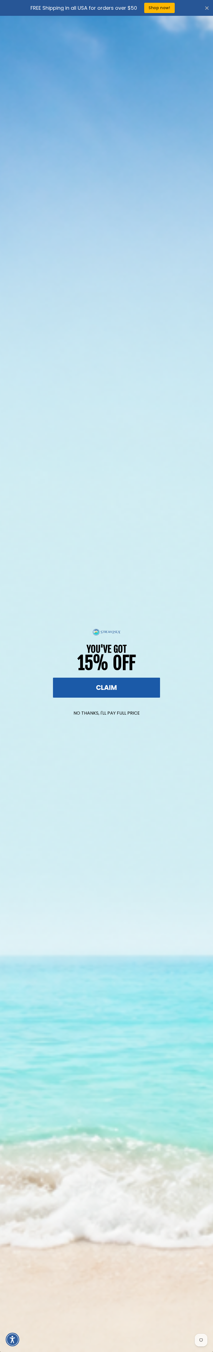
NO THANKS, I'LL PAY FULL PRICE (106, 713)
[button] (12, 1339)
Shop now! (159, 8)
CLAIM (106, 687)
